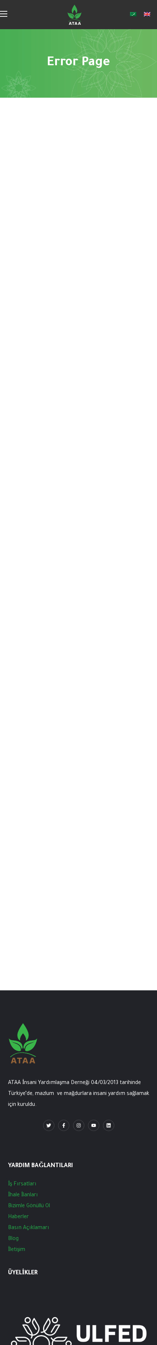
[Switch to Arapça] (133, 14)
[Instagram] (78, 1125)
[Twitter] (48, 1125)
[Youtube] (93, 1125)
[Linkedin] (108, 1125)
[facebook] (63, 1125)
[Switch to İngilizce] (147, 14)
